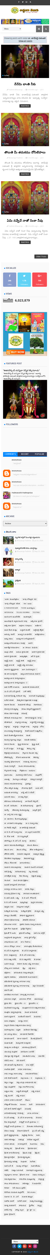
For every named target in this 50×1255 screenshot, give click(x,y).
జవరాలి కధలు (9, 797)
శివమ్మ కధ (8, 1148)
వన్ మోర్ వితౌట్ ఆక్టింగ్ (13, 1109)
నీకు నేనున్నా (23, 876)
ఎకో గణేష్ (27, 692)
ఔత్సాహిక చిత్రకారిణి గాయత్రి (27, 700)
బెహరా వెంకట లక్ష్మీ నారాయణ (28, 964)
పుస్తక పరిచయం (37, 902)
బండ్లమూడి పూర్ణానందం (12, 938)
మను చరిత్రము (9, 1021)
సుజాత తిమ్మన (27, 1197)
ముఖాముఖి (8, 1043)
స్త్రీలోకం (31, 1206)
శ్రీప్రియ (37, 1153)
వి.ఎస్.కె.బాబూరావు (25, 1118)
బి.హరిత (37, 960)
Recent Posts (25, 454)
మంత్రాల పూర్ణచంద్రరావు (12, 1012)
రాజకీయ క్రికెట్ (9, 1069)
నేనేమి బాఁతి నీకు (25, 84)
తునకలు (33, 841)
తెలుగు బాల (8, 850)
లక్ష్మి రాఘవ (35, 1091)
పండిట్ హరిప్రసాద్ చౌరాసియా (14, 885)
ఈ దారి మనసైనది (10, 674)
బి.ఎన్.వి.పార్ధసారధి (29, 951)
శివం (42, 1144)
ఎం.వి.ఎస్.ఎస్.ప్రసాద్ (12, 692)
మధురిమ (37, 1017)
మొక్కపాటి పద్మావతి (23, 1043)
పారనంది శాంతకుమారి (31, 894)
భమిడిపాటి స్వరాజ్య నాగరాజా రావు (17, 981)
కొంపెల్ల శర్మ (31, 749)
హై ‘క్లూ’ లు (31, 1210)
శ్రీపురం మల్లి (27, 1153)
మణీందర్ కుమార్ (24, 1017)
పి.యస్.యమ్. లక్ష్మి (11, 898)
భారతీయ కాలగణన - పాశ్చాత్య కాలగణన (19, 995)
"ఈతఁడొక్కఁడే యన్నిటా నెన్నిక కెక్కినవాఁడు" (21, 370)
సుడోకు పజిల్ (9, 1201)
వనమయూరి (40, 1104)
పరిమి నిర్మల (29, 889)
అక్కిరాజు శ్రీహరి (10, 626)
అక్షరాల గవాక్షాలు (25, 626)
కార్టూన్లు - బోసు (38, 727)
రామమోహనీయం (32, 1074)
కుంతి (28, 735)
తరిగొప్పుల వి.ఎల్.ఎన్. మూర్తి (15, 841)
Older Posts (41, 256)
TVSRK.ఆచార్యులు (28, 608)
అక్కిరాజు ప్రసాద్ (37, 621)
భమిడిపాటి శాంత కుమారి (28, 977)
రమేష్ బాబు (8, 1061)
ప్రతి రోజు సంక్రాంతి (11, 929)
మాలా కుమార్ (22, 1039)
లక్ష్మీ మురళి (8, 1096)
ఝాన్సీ (6, 810)
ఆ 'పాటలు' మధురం (30, 648)
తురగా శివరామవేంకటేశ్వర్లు (14, 845)
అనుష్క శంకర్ (9, 634)
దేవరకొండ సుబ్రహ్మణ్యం (12, 858)
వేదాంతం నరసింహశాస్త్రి (35, 1126)
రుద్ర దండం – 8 (26, 1078)
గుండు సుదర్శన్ (9, 766)
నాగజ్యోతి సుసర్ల (10, 876)
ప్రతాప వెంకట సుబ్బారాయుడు (30, 924)
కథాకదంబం (38, 705)
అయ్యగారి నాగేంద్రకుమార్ (25, 639)
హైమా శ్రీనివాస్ (9, 1214)
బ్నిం (24, 968)
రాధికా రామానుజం (24, 1069)
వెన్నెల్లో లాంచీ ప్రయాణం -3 (29, 1122)
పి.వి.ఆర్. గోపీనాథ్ (29, 898)
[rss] (30, 2)
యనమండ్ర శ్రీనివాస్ (29, 1047)
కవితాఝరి (8, 722)
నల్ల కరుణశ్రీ (33, 872)
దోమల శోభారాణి (10, 863)
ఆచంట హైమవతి (22, 652)
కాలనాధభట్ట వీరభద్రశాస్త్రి (13, 731)
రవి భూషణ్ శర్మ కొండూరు (13, 1065)
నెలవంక (7, 880)
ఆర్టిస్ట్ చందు (8, 661)
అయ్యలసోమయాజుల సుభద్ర (14, 643)
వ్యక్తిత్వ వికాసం (27, 1135)
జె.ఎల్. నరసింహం (10, 806)
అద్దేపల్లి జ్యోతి (38, 630)
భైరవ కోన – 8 (20, 1003)
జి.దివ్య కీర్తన (23, 797)
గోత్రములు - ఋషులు (27, 771)
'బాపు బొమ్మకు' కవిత (12, 604)
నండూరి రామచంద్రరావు (12, 867)
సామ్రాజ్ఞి (41, 1179)
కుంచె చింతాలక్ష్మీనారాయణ (13, 735)
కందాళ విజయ (9, 705)
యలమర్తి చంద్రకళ (10, 1052)
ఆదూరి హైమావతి (38, 652)
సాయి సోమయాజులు (11, 1184)
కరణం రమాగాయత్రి (11, 713)
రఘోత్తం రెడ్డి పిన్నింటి (11, 1056)
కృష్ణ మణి (35, 744)
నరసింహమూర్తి (20, 872)
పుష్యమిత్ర (24, 902)
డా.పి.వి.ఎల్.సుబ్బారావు (13, 832)
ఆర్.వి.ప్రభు (35, 656)
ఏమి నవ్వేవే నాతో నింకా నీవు (25, 221)
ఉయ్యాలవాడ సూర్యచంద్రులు (14, 678)
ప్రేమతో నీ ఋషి (10, 933)
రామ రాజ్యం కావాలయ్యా (13, 1074)
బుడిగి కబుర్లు (9, 964)
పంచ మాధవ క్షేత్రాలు (21, 880)
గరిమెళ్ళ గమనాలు (30, 762)
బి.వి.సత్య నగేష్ (10, 960)
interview (8, 612)
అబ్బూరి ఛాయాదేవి (25, 634)
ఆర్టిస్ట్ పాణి (20, 661)
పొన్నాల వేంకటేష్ (10, 916)
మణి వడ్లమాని (9, 1017)
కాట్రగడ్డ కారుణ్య (21, 722)
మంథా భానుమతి (31, 1012)
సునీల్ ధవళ (22, 1201)
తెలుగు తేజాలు (32, 845)
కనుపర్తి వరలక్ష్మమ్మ (11, 709)
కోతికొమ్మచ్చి (8, 757)
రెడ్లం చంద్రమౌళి (9, 1087)
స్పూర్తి (39, 1206)
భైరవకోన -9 (33, 1003)
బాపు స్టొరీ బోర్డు (30, 938)
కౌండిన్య (36, 757)
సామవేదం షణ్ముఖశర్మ (27, 1179)
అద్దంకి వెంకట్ (25, 630)
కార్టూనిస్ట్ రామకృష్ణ (37, 722)
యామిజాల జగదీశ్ (27, 1052)
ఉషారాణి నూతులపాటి (31, 687)
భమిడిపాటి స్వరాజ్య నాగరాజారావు (16, 986)
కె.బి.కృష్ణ (20, 749)
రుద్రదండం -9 (40, 1078)
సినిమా (6, 1188)
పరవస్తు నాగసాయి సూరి (13, 889)
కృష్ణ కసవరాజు (23, 744)
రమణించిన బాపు (29, 1056)
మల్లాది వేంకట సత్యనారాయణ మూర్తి (17, 1025)
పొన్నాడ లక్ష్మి (39, 911)
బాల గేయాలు (26, 942)
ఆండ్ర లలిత (8, 652)
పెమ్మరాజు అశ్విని (23, 907)
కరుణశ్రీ (24, 713)
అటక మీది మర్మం (10, 630)
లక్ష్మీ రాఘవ (20, 1096)
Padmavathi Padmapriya (22, 493)
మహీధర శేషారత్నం (30, 1030)
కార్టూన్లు (7, 727)
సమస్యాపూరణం (10, 1179)
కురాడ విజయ (9, 744)
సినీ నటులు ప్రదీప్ (19, 1188)
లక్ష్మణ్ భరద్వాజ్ (22, 1091)
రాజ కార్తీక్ (29, 1065)
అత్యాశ (17, 570)
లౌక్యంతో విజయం (10, 1104)
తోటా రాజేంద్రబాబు (36, 850)
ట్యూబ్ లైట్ (37, 810)
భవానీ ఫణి (8, 990)
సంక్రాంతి (24, 1162)
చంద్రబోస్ (38, 775)
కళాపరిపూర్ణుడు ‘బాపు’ (33, 718)
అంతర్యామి (28, 617)
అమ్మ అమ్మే (19, 559)
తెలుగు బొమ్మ (21, 850)
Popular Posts (39, 454)
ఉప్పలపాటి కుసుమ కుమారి (30, 674)
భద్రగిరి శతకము (10, 977)
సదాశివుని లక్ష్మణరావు (34, 1170)
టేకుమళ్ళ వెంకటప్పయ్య (20, 810)
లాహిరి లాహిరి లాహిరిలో (13, 1100)
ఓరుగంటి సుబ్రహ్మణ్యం (37, 696)
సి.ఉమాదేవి (36, 1184)
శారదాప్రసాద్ (22, 1144)
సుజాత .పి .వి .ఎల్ (11, 1197)
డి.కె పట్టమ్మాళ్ (23, 837)
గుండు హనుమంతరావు (27, 766)
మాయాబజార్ (9, 1039)
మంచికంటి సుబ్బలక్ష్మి (11, 1008)
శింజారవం (33, 1144)
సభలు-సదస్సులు (39, 1175)
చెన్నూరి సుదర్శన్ (36, 779)
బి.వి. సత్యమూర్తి (10, 955)
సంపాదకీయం (35, 1166)
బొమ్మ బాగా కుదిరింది (11, 968)
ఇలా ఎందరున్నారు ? (29, 670)
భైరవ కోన (8, 1003)
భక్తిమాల (7, 973)
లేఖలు (27, 1100)
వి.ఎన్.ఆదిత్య (9, 1118)
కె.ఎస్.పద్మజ (9, 749)
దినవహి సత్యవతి (23, 854)
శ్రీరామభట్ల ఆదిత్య (11, 1162)
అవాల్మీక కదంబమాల (12, 648)
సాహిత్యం (26, 1184)
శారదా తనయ (9, 1144)
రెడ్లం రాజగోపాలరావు (26, 1087)
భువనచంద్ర (39, 999)
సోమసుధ (22, 1206)
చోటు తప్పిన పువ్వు (11, 788)
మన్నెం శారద (23, 1021)
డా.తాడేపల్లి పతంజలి (27, 828)
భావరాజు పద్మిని (10, 999)
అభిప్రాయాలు (40, 634)
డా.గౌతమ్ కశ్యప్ (10, 828)
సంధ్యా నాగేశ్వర (22, 1166)
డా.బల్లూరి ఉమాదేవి (32, 832)
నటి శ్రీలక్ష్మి (8, 872)
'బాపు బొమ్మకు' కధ (29, 599)
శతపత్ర (21, 1140)
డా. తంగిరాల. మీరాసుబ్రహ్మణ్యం (15, 819)
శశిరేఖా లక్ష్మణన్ (33, 1140)
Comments (10, 454)
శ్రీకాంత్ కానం (20, 1148)
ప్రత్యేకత (18, 581)
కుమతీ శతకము (30, 740)
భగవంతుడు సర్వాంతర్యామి (24, 973)
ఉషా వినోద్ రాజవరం (12, 687)
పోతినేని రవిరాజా (29, 920)
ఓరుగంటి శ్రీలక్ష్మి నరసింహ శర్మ (15, 696)
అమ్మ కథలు (8, 639)
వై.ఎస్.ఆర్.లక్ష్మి (38, 1131)
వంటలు (23, 1104)
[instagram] (35, 1246)
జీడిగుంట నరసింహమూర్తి (13, 801)
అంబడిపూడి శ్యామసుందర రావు (15, 621)
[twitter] (22, 2)
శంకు (38, 1135)
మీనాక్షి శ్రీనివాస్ (36, 1039)
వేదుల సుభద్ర (9, 1131)
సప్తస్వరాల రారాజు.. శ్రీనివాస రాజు (16, 1175)
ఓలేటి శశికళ (9, 700)
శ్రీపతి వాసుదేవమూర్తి (11, 1153)
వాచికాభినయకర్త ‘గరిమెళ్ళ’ (14, 1113)
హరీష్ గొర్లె (8, 1210)
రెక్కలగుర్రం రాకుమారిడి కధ (26, 1083)
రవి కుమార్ (21, 1061)
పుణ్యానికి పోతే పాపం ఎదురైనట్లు (26, 548)
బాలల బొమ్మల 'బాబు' (12, 946)
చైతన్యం (28, 784)
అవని (30, 643)
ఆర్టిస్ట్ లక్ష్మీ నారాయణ (25, 665)
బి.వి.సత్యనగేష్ (25, 960)
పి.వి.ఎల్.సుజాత (10, 902)
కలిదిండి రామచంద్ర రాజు (13, 718)
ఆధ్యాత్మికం (24, 656)
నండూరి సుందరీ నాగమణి (34, 867)
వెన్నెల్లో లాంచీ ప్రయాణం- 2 (14, 1126)
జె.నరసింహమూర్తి (27, 806)
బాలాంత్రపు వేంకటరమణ (33, 946)
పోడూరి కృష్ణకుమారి (27, 916)
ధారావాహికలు (25, 863)
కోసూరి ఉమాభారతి (23, 757)
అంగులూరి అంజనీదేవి (12, 617)
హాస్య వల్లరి (19, 1210)
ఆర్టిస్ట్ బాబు (31, 661)
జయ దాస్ (39, 788)
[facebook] (19, 2)
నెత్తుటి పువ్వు (36, 876)
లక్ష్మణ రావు (8, 1091)
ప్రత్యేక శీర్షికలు (26, 929)
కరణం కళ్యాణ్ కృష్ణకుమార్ (31, 709)
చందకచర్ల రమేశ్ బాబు (24, 775)
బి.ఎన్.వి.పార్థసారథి (11, 951)
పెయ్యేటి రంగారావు (11, 911)
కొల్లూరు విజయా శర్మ (30, 753)
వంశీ (31, 1104)
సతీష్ (6, 1170)
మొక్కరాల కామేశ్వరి (11, 1047)
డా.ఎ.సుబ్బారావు (32, 823)
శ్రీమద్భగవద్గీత (9, 1157)
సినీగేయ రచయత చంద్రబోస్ (14, 1192)
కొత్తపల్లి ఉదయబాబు (11, 753)
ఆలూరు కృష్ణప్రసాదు (11, 670)
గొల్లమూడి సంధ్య (10, 771)
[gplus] (26, 2)
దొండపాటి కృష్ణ (29, 858)
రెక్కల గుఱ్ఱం (8, 1083)
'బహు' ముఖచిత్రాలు (11, 599)
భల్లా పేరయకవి (38, 986)
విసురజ (39, 1118)
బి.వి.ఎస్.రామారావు (27, 955)
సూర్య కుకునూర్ (10, 1206)
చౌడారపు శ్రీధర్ (27, 788)
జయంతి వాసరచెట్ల (11, 793)
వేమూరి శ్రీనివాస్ (23, 1131)
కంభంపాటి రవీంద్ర (24, 705)
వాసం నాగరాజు (33, 1113)
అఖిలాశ (38, 626)
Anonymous (16, 460)
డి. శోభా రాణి (9, 837)
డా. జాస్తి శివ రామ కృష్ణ (13, 815)
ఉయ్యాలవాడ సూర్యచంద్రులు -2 (15, 683)
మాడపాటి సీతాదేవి (27, 1034)
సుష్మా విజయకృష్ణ (36, 1201)
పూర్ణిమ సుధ (8, 907)
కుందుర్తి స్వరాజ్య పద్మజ (12, 740)
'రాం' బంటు (27, 604)
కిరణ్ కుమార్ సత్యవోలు (33, 731)
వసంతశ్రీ (28, 1109)
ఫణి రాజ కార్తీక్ (39, 933)
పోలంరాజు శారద (10, 924)
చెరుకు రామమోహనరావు (13, 784)
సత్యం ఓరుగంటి (17, 1170)
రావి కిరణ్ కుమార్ (10, 1078)
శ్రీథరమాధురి (32, 1148)
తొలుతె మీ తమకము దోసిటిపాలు (25, 152)
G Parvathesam (11, 608)
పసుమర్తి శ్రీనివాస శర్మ (12, 894)
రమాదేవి (41, 1056)
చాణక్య (7, 779)
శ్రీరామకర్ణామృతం (24, 1157)
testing (36, 612)
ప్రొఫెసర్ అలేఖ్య (25, 933)
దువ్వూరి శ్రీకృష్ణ (38, 854)
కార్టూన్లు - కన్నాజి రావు (21, 727)
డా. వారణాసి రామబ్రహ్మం (13, 823)
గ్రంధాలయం (8, 775)
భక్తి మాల (32, 968)
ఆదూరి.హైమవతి (10, 656)
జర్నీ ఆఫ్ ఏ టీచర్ (27, 793)
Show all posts (25, 41)
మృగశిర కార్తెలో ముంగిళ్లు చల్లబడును (27, 537)
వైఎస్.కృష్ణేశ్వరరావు (11, 1135)
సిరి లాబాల (31, 1192)
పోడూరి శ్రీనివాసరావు (11, 920)
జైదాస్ (39, 806)
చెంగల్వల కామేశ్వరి (20, 779)
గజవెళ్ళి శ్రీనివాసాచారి (12, 762)
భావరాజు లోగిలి (25, 999)
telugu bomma (23, 612)
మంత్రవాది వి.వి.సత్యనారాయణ (33, 1008)
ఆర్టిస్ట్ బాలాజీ (9, 665)
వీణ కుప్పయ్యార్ (10, 1122)
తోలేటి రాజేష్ (9, 854)
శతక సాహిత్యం (9, 1140)
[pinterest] (30, 1246)
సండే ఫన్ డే (8, 1166)
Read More (25, 106)
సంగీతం (6, 75)
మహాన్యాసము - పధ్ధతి (12, 1030)
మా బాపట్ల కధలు (10, 1034)
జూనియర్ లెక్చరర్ (31, 801)
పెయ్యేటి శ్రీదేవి (26, 911)
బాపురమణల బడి (11, 942)
